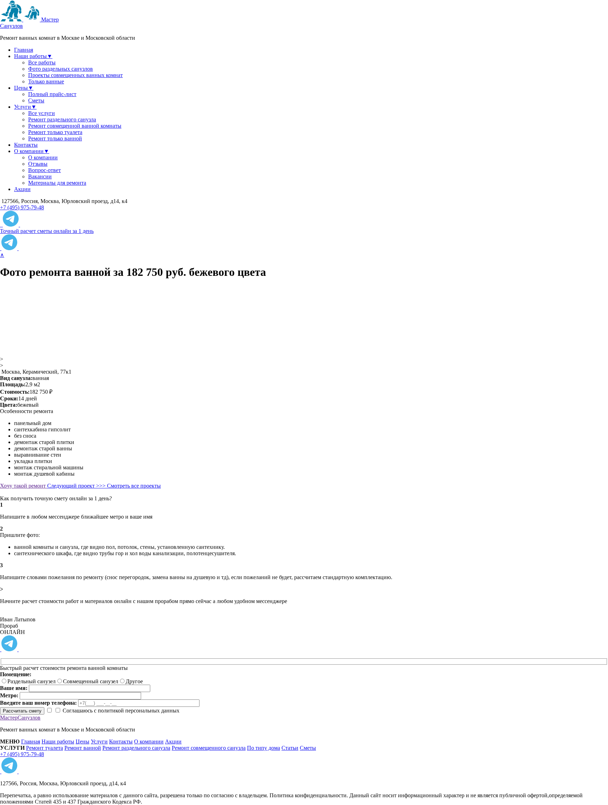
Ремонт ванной (82, 748)
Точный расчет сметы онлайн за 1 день (47, 231)
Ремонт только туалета (55, 132)
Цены (82, 741)
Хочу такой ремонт (23, 486)
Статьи (289, 748)
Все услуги (41, 113)
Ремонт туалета (44, 748)
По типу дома (263, 748)
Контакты (26, 145)
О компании (43, 157)
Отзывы (38, 164)
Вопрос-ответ (44, 170)
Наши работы (58, 741)
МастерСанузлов (20, 718)
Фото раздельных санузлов (60, 69)
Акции (22, 189)
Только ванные (46, 81)
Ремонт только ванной (55, 138)
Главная (23, 50)
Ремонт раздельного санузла (62, 119)
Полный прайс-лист (52, 94)
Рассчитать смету (22, 711)
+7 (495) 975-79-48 (22, 207)
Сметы (36, 100)
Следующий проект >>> (77, 486)
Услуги (99, 741)
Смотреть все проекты (134, 486)
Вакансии (40, 176)
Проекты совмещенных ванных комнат (75, 75)
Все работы (42, 62)
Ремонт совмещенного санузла (209, 748)
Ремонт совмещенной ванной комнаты (74, 126)
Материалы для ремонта (57, 183)
